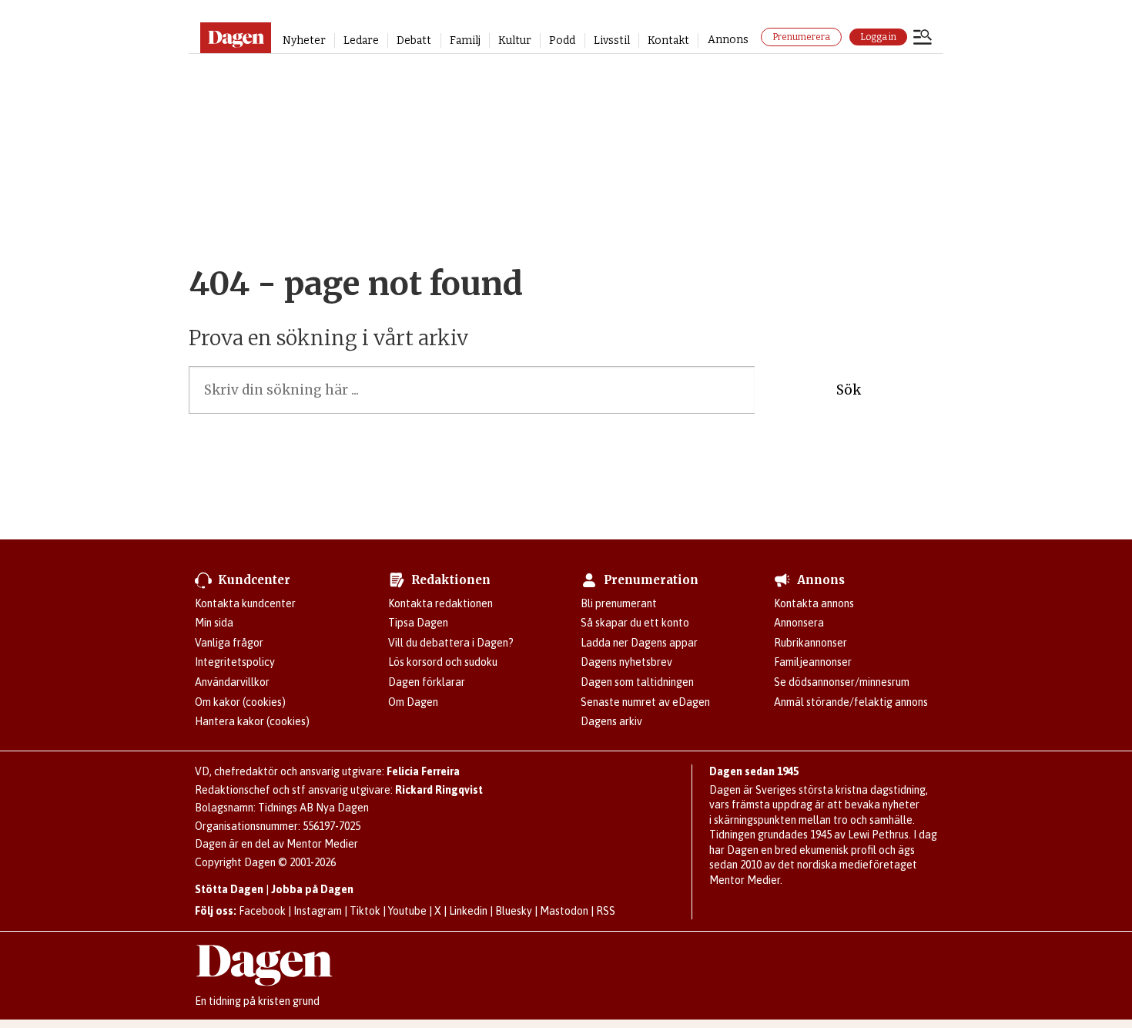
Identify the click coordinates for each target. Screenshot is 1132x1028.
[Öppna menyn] (922, 39)
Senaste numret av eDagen (645, 702)
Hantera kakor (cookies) (252, 721)
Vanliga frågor (229, 643)
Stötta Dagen (229, 889)
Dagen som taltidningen (637, 682)
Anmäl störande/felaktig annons (851, 702)
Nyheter (304, 40)
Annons (728, 39)
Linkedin (468, 911)
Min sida (214, 622)
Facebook (262, 911)
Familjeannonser (813, 662)
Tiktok (365, 911)
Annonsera (799, 622)
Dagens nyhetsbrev (626, 662)
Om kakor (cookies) (240, 702)
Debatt (414, 40)
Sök (848, 389)
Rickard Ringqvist (439, 790)
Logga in (878, 37)
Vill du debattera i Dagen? (451, 643)
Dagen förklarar (426, 682)
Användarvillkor (232, 682)
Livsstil (612, 40)
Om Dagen (413, 702)
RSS (605, 911)
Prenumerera (801, 37)
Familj (465, 40)
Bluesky (513, 911)
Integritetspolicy (235, 662)
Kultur (514, 40)
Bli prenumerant (619, 603)
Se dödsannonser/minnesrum (841, 682)
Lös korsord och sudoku (442, 662)
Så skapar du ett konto (635, 622)
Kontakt (668, 40)
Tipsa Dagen (418, 622)
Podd (562, 40)
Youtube (407, 911)
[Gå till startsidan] (235, 37)
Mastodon (564, 911)
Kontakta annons (814, 603)
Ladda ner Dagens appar (639, 643)
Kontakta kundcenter (245, 603)
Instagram (317, 911)
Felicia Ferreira (423, 771)
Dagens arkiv (611, 721)
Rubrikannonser (810, 643)
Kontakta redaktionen (440, 603)
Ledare (361, 40)
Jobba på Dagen (312, 889)
